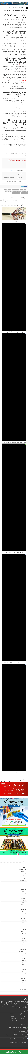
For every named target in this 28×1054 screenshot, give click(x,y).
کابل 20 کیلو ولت (22, 869)
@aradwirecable (13, 1018)
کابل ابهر (24, 882)
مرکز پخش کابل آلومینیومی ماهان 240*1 (10, 200)
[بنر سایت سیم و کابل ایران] (14, 3)
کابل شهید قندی (23, 938)
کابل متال (24, 969)
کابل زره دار (23, 918)
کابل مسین (24, 975)
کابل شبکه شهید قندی (22, 935)
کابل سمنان (23, 927)
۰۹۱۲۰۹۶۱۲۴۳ (13, 170)
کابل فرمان (24, 944)
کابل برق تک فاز (23, 898)
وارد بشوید (3, 781)
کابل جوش (24, 902)
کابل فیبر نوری (23, 953)
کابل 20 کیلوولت (23, 871)
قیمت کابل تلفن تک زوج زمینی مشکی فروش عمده (15, 662)
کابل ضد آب (23, 942)
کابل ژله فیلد (13, 19)
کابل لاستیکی (23, 962)
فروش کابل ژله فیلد (24, 191)
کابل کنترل (24, 958)
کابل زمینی (24, 920)
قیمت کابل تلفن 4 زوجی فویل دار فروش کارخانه (15, 552)
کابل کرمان (24, 955)
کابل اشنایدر (23, 887)
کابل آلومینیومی (23, 878)
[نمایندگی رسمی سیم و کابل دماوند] (27, 1038)
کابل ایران (24, 893)
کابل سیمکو (23, 931)
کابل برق (24, 895)
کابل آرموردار (23, 873)
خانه (26, 10)
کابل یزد (24, 986)
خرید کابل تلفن (22, 189)
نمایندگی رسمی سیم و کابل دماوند (18, 1038)
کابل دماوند (24, 911)
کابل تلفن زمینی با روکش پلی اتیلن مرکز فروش (15, 772)
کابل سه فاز (23, 929)
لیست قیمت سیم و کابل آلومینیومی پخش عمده (15, 1034)
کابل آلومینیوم (23, 875)
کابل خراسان (23, 907)
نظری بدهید (6, 19)
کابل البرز (24, 891)
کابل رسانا (24, 915)
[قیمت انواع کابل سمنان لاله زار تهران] (27, 1042)
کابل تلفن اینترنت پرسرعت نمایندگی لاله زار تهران (15, 332)
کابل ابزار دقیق (23, 880)
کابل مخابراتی (23, 971)
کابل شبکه (24, 933)
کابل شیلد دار (23, 940)
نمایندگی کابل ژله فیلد (15, 192)
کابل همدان (23, 984)
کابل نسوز (24, 980)
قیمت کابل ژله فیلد (9, 191)
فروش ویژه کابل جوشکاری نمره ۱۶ (18, 1031)
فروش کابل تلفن (8, 189)
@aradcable (12, 1016)
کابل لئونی (24, 960)
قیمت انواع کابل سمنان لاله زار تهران (17, 1042)
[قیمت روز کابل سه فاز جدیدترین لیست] (27, 1027)
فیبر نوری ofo (23, 867)
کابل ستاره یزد (23, 924)
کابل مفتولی (23, 978)
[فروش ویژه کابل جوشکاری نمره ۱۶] (27, 1030)
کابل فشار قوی (23, 949)
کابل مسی (24, 973)
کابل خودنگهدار (23, 909)
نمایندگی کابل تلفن (24, 192)
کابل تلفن (23, 10)
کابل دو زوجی (23, 913)
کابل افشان (23, 889)
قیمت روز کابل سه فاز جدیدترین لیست (17, 1027)
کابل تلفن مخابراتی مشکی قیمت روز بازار (17, 221)
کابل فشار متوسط (22, 951)
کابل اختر (24, 884)
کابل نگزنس (23, 982)
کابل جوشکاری (23, 904)
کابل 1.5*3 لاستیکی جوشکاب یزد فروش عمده (16, 7)
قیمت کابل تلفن (16, 191)
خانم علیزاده (23, 19)
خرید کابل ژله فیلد (16, 189)
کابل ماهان (24, 967)
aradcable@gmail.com (14, 1020)
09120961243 (12, 1013)
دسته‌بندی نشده (23, 864)
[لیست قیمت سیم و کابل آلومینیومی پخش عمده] (27, 1034)
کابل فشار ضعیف (22, 947)
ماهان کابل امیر (23, 989)
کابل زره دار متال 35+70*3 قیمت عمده (18, 197)
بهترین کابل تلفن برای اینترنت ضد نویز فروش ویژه (15, 442)
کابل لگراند (24, 964)
